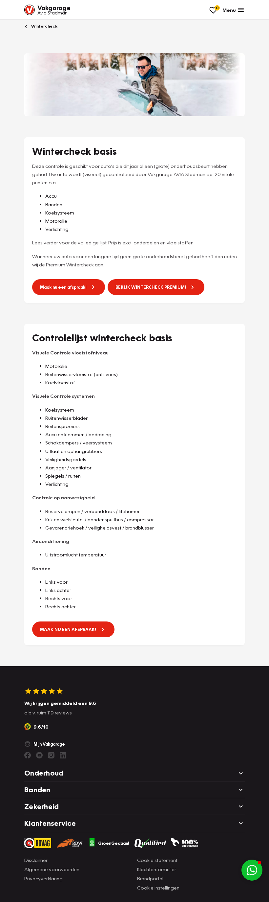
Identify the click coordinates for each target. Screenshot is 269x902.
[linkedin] (63, 755)
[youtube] (39, 755)
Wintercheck (43, 26)
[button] (251, 870)
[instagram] (51, 755)
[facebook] (27, 755)
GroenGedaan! (113, 843)
